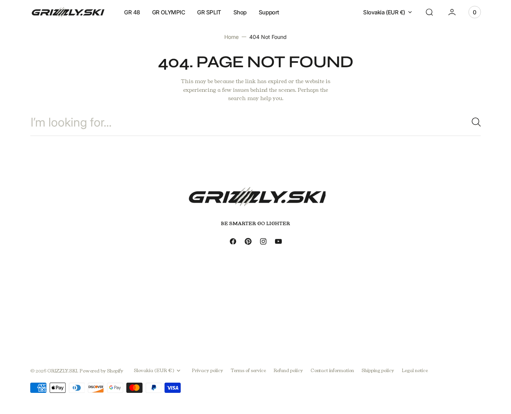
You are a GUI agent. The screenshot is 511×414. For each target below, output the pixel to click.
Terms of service (248, 370)
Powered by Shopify (101, 371)
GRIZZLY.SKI (62, 371)
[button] (429, 12)
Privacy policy (365, 323)
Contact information (332, 370)
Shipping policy (378, 370)
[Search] (473, 122)
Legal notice (415, 370)
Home (231, 37)
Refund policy (288, 370)
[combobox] (255, 122)
